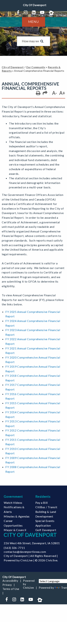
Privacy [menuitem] (7, 584)
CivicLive (26, 560)
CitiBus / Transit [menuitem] (46, 507)
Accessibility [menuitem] (10, 580)
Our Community (35, 67)
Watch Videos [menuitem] (13, 502)
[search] (30, 41)
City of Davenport (13, 67)
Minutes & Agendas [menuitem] (17, 516)
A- (54, 93)
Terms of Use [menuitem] (11, 588)
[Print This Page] (38, 93)
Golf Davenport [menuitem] (45, 530)
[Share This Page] (45, 93)
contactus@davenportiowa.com (25, 551)
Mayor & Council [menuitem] (15, 530)
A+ (62, 93)
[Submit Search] (42, 41)
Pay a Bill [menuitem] (41, 502)
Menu (33, 22)
